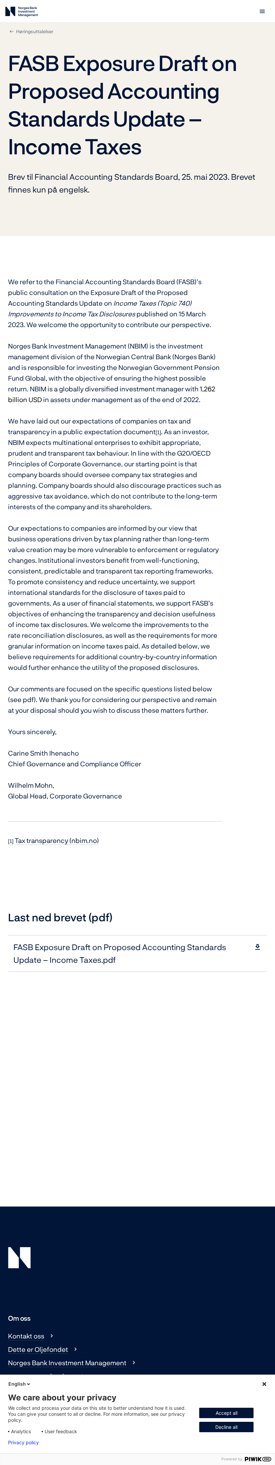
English (17, 1384)
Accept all (226, 1413)
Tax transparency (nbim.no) (57, 840)
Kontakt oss (26, 1336)
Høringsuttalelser (34, 31)
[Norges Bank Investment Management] (21, 13)
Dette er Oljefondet (38, 1349)
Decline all (226, 1427)
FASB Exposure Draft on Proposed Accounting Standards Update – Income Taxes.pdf (119, 953)
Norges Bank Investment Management (67, 1363)
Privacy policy (23, 1442)
